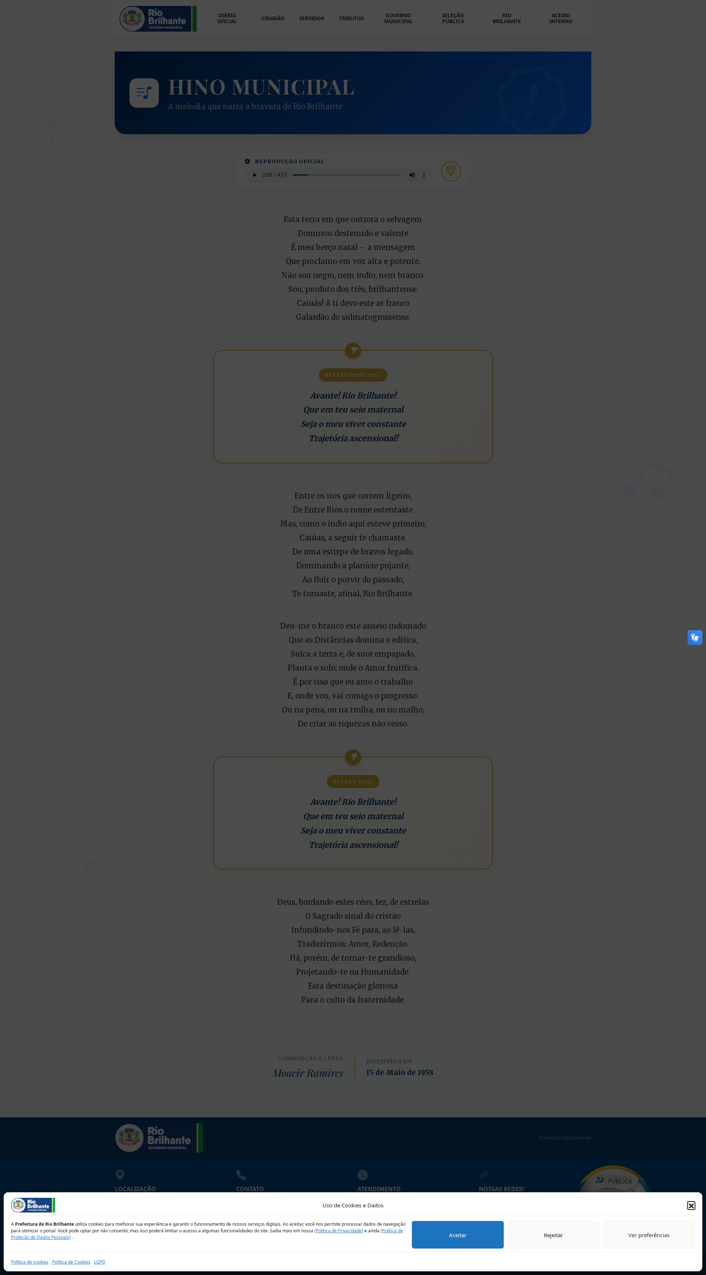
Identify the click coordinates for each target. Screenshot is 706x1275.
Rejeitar (553, 1235)
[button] (691, 1205)
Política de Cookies (71, 1262)
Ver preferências (649, 1235)
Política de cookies (30, 1262)
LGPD (100, 1262)
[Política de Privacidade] (338, 1231)
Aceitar (458, 1235)
